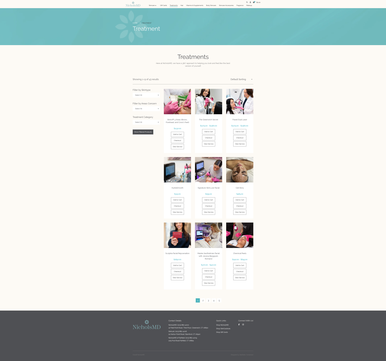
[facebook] (239, 324)
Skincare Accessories (226, 5)
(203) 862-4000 (183, 325)
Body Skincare (211, 5)
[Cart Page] (253, 2)
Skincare (152, 5)
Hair (182, 5)
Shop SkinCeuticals (223, 329)
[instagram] (243, 324)
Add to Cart (177, 134)
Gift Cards (163, 5)
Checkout (177, 140)
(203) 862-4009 (191, 338)
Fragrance (240, 5)
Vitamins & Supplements (194, 5)
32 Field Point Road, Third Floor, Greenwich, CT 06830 (188, 328)
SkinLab (171, 331)
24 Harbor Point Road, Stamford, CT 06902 (184, 334)
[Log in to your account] (250, 2)
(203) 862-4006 (181, 331)
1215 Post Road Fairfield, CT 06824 (181, 341)
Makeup (249, 5)
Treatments (174, 5)
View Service (177, 147)
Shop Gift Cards (222, 332)
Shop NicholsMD (222, 325)
